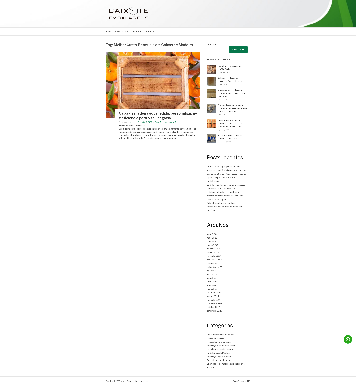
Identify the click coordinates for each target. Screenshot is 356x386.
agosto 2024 (213, 271)
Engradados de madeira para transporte (226, 364)
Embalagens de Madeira (218, 353)
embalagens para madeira (219, 356)
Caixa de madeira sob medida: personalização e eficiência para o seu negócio (224, 207)
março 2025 (213, 245)
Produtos (137, 31)
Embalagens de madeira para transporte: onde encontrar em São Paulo (231, 93)
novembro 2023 (214, 303)
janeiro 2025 (213, 252)
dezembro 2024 (214, 256)
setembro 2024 (214, 267)
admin (132, 122)
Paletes (210, 367)
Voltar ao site (121, 31)
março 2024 (213, 289)
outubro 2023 (213, 307)
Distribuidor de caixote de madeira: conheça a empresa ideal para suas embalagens (230, 123)
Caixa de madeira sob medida (166, 122)
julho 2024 (212, 274)
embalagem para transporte (220, 349)
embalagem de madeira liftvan (221, 345)
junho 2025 (212, 234)
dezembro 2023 (214, 300)
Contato (150, 31)
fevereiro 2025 (214, 249)
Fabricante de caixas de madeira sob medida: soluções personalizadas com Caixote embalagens (225, 196)
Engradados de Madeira (218, 360)
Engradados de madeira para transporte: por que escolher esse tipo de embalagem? (232, 108)
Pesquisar (211, 44)
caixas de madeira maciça (219, 342)
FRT (248, 381)
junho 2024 (212, 278)
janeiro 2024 (213, 296)
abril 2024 (212, 285)
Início (108, 31)
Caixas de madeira (215, 338)
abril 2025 (212, 241)
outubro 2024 (213, 263)
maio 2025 (212, 238)
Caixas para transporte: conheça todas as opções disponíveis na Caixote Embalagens (226, 178)
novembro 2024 (214, 260)
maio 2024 (212, 281)
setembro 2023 (214, 311)
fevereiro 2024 (214, 292)
